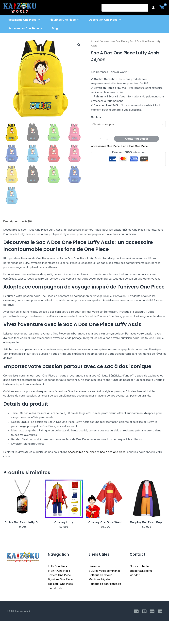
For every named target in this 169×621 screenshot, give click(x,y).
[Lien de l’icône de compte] (153, 7)
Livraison (94, 566)
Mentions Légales (99, 579)
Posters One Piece (59, 575)
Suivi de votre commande (104, 570)
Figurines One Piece (63, 19)
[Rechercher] (146, 7)
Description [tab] (10, 221)
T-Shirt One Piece (59, 570)
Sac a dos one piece (112, 452)
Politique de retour (100, 575)
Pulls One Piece (57, 566)
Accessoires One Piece (23, 28)
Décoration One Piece (103, 19)
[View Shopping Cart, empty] (162, 8)
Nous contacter (139, 566)
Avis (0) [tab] (27, 221)
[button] (79, 45)
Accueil (95, 41)
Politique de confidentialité (105, 583)
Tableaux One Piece (60, 583)
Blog (55, 28)
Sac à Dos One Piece (134, 146)
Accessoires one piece (82, 452)
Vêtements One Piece (22, 19)
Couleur (96, 117)
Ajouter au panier (136, 139)
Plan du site (55, 588)
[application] (38, 19)
